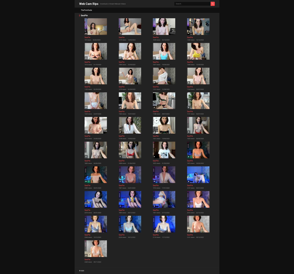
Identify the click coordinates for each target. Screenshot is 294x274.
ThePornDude (86, 10)
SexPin (87, 37)
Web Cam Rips (88, 4)
